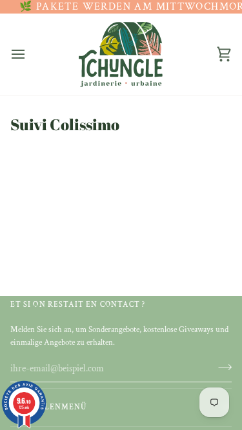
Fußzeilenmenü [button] (48, 407)
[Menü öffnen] (29, 54)
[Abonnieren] (221, 367)
